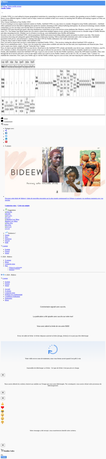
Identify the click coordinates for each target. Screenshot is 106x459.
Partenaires (11, 269)
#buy (6, 237)
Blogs (7, 262)
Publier (4, 457)
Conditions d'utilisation (14, 268)
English (7, 249)
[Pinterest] (55, 141)
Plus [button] (6, 266)
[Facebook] (55, 133)
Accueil (7, 289)
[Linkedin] (55, 139)
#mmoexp (8, 239)
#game (7, 235)
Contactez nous (10, 264)
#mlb (6, 242)
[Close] (3, 375)
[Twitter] (55, 136)
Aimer (5, 119)
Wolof (7, 253)
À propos (8, 260)
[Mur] (55, 130)
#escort (7, 241)
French (7, 251)
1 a (2, 12)
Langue (5, 246)
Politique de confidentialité (15, 267)
